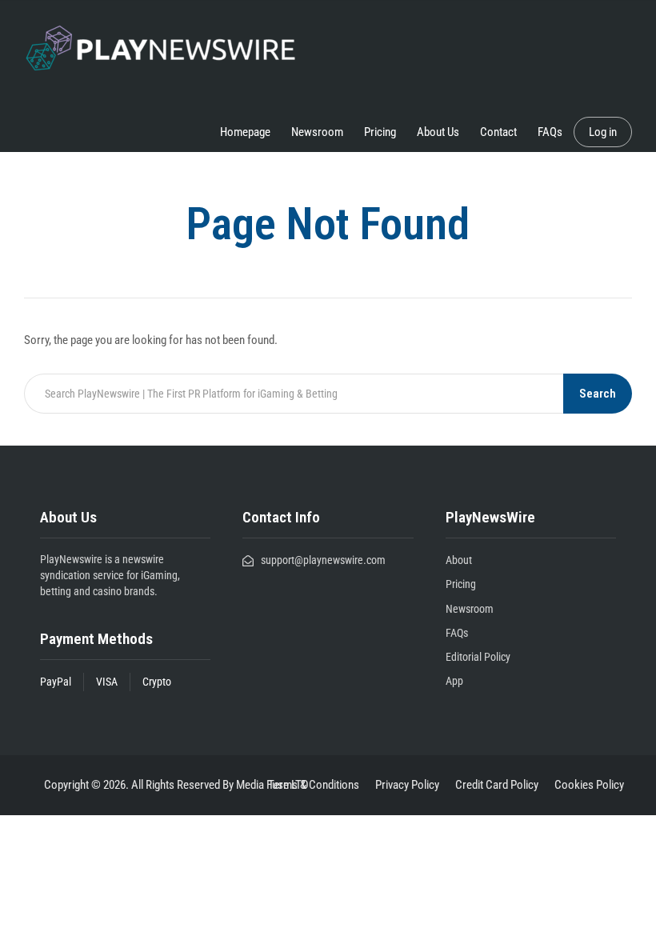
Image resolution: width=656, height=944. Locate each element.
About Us (438, 132)
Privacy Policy (407, 785)
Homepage (245, 132)
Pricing (380, 132)
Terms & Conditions (313, 785)
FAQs (550, 132)
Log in (603, 132)
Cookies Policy (589, 785)
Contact (498, 132)
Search (597, 393)
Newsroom (317, 132)
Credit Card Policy (496, 785)
